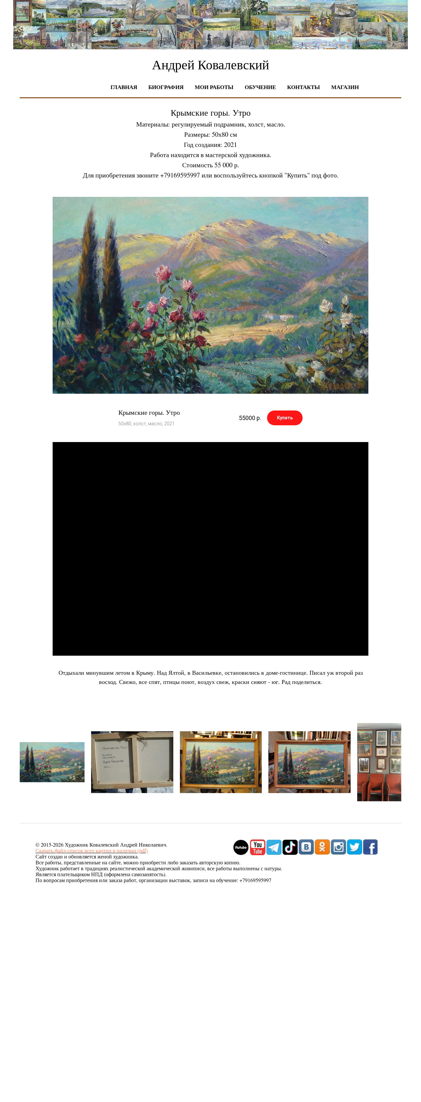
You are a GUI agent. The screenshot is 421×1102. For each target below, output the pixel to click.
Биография (166, 87)
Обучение (260, 87)
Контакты (303, 87)
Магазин (345, 87)
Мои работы (214, 87)
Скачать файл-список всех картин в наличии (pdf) (92, 850)
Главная (124, 87)
